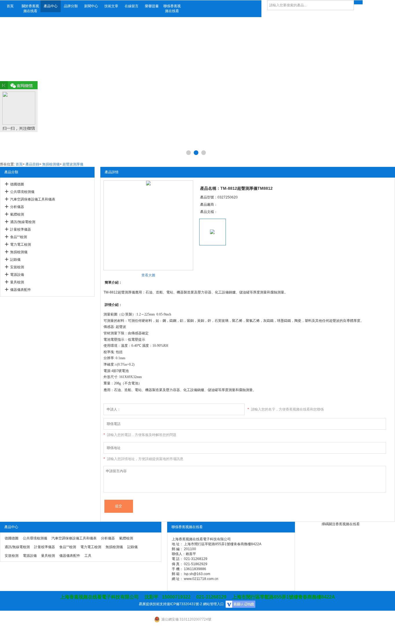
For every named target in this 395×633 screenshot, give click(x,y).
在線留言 (132, 6)
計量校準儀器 (20, 229)
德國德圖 (17, 184)
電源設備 (17, 275)
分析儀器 (17, 207)
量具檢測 (17, 282)
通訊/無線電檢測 (22, 222)
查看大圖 (148, 275)
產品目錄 (32, 164)
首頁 (10, 6)
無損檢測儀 (51, 164)
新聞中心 (91, 6)
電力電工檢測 (20, 244)
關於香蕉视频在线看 (30, 8)
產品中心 (51, 6)
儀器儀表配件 (20, 290)
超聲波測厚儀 (72, 164)
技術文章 (111, 6)
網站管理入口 (213, 604)
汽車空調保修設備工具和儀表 (32, 199)
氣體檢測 (17, 214)
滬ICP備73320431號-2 (184, 604)
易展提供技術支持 (153, 604)
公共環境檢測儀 (22, 192)
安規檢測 (17, 267)
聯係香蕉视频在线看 (172, 8)
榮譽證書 (152, 6)
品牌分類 (71, 6)
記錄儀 (15, 260)
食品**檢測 (18, 237)
